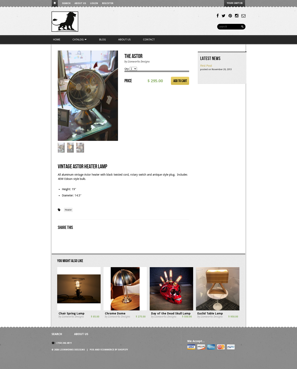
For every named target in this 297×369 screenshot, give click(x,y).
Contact (149, 39)
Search (66, 3)
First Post (206, 65)
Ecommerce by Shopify (114, 349)
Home (55, 3)
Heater (68, 210)
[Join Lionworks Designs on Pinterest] (230, 16)
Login (94, 3)
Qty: (127, 68)
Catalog (78, 39)
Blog (102, 39)
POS (92, 349)
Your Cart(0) (234, 3)
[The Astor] (88, 96)
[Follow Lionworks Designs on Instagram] (236, 16)
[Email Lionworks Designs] (243, 16)
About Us (80, 3)
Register (107, 3)
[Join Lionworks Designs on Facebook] (218, 16)
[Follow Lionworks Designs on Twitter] (223, 16)
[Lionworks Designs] (65, 21)
